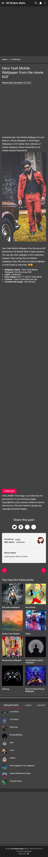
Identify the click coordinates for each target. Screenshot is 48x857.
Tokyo (28, 634)
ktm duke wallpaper (11, 607)
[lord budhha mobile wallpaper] (35, 648)
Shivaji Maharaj (16, 735)
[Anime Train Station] (12, 621)
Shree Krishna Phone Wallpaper (35, 690)
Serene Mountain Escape (20, 773)
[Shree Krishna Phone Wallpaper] (35, 676)
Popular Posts (11, 705)
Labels (28, 705)
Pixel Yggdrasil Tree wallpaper (22, 765)
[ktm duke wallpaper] (12, 595)
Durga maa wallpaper (12, 660)
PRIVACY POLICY (36, 849)
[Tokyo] (35, 621)
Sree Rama (30, 607)
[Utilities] (45, 3)
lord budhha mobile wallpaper (34, 661)
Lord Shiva (14, 711)
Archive (41, 705)
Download (9, 491)
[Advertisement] (24, 31)
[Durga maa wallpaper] (12, 648)
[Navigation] (3, 3)
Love (12, 750)
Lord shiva (14, 719)
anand (17, 539)
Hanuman (14, 727)
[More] (33, 527)
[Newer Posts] (4, 570)
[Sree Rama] (35, 595)
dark (11, 742)
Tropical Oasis (16, 781)
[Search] (36, 3)
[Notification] (40, 3)
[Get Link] (27, 527)
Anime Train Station (11, 634)
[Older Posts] (43, 570)
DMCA (26, 849)
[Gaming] (12, 676)
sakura (12, 758)
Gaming (5, 689)
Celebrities (39, 255)
